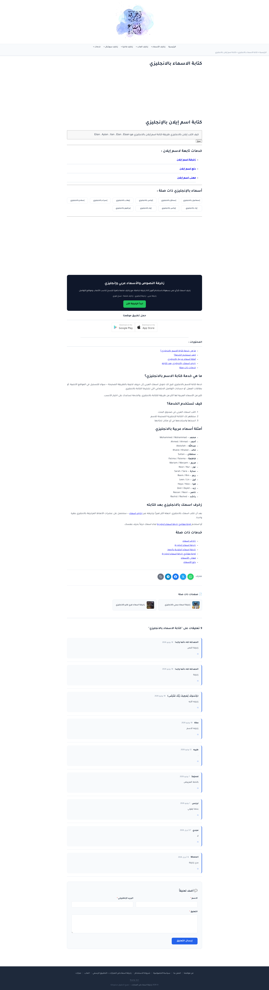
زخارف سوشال (111, 47)
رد (197, 654)
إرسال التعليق (185, 941)
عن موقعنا (189, 973)
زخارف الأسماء (159, 47)
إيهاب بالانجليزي (123, 200)
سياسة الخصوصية (161, 973)
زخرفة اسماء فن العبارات (141, 985)
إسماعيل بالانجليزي (191, 200)
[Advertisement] (138, 93)
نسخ (199, 141)
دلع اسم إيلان (187, 169)
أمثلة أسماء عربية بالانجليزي (182, 359)
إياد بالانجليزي (191, 208)
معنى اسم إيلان (186, 178)
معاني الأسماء (188, 558)
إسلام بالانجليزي (77, 200)
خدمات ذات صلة (187, 368)
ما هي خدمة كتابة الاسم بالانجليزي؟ (178, 351)
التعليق (193, 912)
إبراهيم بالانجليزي (123, 208)
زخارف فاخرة (127, 47)
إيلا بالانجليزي (146, 208)
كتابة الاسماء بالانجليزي (247, 53)
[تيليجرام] (168, 577)
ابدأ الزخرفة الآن (134, 304)
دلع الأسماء (190, 562)
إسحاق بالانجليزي (168, 200)
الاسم (194, 898)
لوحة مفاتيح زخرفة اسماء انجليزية (174, 524)
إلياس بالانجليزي (146, 200)
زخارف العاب (142, 47)
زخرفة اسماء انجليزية (185, 545)
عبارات (78, 973)
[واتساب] (190, 577)
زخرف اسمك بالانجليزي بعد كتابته (179, 363)
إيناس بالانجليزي (169, 208)
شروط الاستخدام (142, 973)
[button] (146, 327)
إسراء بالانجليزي (100, 200)
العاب (87, 973)
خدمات (97, 47)
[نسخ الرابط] (161, 577)
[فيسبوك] (175, 577)
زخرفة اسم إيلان (186, 160)
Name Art (134, 980)
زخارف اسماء (136, 513)
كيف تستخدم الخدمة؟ (185, 355)
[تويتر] (183, 577)
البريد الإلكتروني (125, 898)
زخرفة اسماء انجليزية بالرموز (181, 550)
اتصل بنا (177, 973)
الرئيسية (172, 47)
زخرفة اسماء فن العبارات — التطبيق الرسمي (112, 973)
